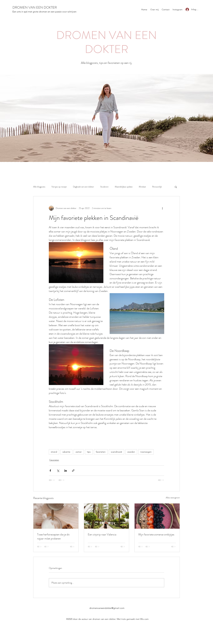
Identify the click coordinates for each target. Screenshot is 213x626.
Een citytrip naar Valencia (102, 534)
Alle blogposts (39, 186)
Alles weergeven (173, 497)
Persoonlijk (157, 186)
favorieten (101, 451)
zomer (79, 451)
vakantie (66, 451)
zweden (131, 451)
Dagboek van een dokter (83, 186)
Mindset (142, 186)
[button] (175, 187)
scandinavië (116, 451)
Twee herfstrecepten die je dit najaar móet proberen (53, 536)
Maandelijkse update (124, 186)
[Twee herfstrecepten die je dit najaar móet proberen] (55, 516)
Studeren (104, 186)
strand (54, 451)
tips (89, 451)
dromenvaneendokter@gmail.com (106, 608)
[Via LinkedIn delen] (65, 470)
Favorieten (54, 459)
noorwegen (146, 451)
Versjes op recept (59, 186)
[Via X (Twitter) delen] (57, 470)
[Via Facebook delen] (50, 470)
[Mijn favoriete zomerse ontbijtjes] (157, 516)
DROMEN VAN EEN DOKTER (34, 7)
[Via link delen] (73, 470)
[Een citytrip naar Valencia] (106, 516)
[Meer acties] (162, 208)
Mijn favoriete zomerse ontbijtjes (156, 534)
